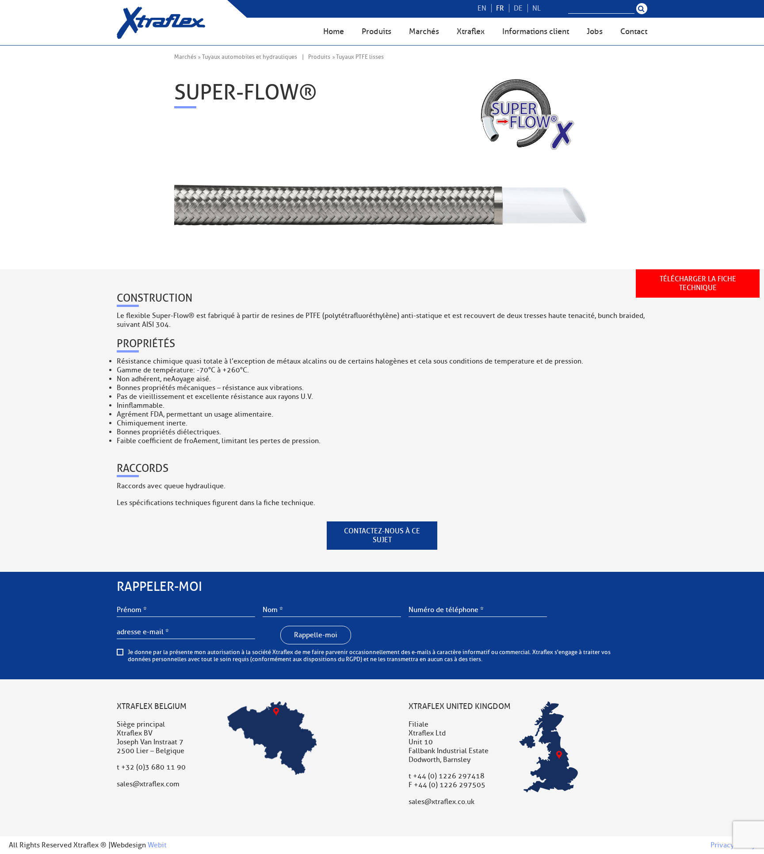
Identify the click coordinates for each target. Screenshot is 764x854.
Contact (633, 31)
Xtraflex (471, 31)
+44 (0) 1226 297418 (449, 776)
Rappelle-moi (315, 635)
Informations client (535, 31)
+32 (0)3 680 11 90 (153, 767)
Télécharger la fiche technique (698, 283)
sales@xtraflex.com (148, 784)
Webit (157, 845)
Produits (376, 31)
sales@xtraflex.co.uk (441, 801)
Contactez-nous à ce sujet (382, 535)
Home (333, 31)
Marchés (424, 31)
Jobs (595, 31)
